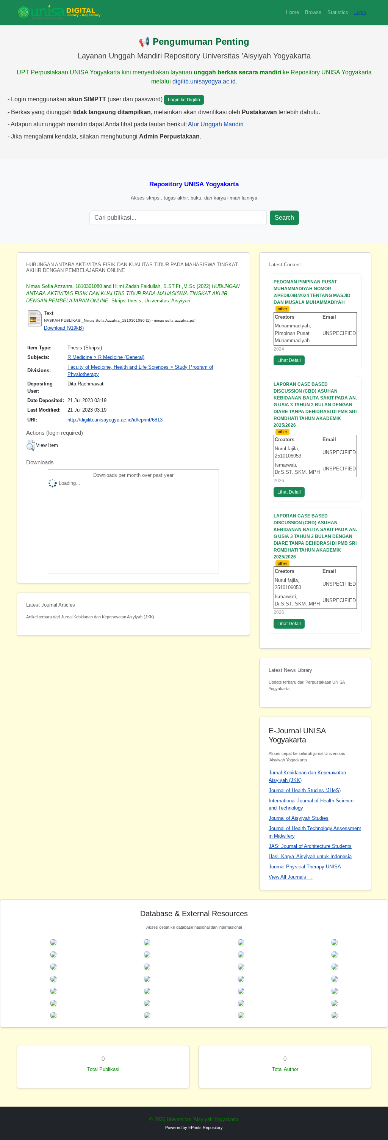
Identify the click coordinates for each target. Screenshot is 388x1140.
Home (292, 12)
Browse (313, 12)
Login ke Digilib (184, 99)
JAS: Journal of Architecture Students (310, 846)
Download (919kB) (64, 328)
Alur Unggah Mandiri (216, 124)
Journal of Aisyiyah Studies (299, 818)
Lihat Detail (289, 360)
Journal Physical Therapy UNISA (305, 867)
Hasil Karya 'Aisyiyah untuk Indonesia (310, 856)
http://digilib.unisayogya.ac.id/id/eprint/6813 (115, 420)
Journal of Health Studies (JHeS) (305, 790)
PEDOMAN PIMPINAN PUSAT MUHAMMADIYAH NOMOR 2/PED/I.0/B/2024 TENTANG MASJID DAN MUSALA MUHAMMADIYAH (312, 292)
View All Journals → (291, 877)
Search (284, 217)
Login (360, 12)
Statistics (337, 12)
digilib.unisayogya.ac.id (204, 81)
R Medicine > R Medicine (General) (105, 357)
